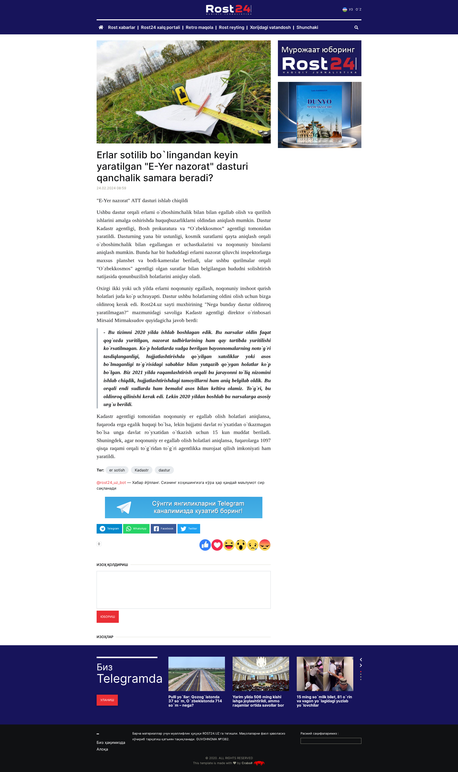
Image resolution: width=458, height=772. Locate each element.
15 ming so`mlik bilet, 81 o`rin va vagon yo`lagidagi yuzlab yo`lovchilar (324, 701)
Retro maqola (199, 27)
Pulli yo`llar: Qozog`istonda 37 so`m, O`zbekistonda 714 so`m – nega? (195, 701)
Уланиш (107, 700)
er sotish (117, 470)
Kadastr (142, 470)
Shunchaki (307, 27)
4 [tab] (360, 679)
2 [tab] (360, 674)
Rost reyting (231, 27)
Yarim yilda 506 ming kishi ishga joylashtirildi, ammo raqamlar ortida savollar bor (258, 701)
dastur (164, 470)
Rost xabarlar (121, 27)
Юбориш (107, 617)
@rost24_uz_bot (111, 482)
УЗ (350, 9)
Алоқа (102, 749)
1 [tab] (360, 671)
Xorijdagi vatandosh (270, 27)
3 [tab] (360, 676)
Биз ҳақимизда (111, 742)
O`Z (358, 9)
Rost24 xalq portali (160, 27)
